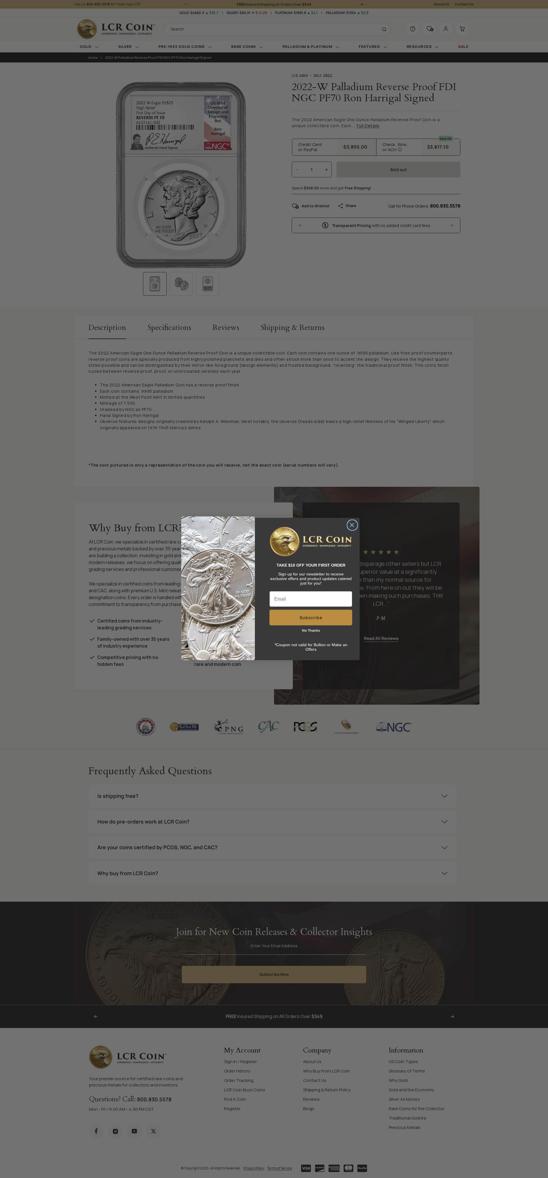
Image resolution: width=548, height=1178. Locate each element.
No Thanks (311, 630)
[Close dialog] (352, 525)
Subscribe (311, 617)
